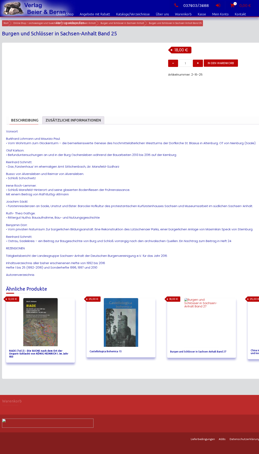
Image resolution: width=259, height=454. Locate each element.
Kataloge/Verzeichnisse (133, 14)
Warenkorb (183, 14)
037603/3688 (196, 5)
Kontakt (240, 14)
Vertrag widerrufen (70, 23)
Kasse (202, 14)
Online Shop (65, 14)
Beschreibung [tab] (24, 120)
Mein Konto (220, 14)
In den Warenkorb (221, 63)
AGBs (222, 439)
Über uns (162, 14)
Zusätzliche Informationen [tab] (73, 120)
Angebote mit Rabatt (95, 14)
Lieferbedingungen (203, 439)
